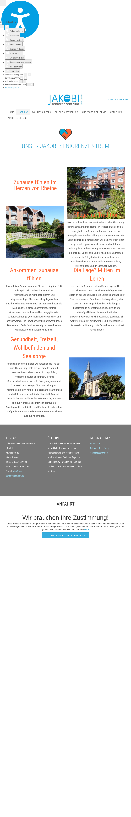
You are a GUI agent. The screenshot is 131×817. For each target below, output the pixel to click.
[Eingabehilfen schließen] (7, 26)
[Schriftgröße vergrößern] (25, 78)
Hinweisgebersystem (99, 452)
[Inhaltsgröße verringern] (25, 74)
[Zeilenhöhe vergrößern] (24, 81)
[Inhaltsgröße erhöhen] (29, 74)
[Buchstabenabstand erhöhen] (32, 84)
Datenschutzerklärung (99, 448)
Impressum (95, 443)
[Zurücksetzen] (2, 26)
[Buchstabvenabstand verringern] (28, 84)
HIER (86, 529)
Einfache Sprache (117, 99)
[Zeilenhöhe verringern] (20, 81)
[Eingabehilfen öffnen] (3, 3)
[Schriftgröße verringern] (21, 78)
